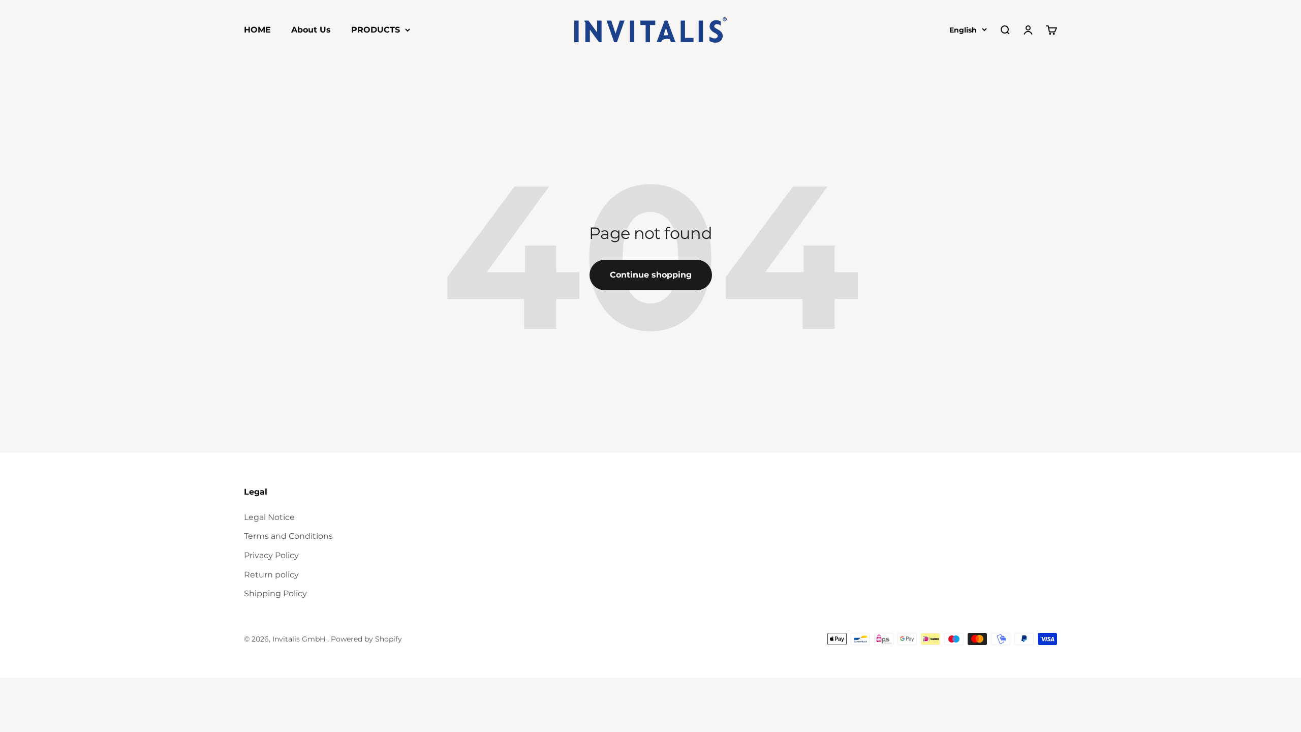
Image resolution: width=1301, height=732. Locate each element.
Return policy (271, 575)
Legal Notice (269, 517)
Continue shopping (651, 275)
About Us (311, 30)
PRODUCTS (375, 30)
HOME (257, 30)
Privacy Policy (271, 555)
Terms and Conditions (288, 536)
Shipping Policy (275, 593)
